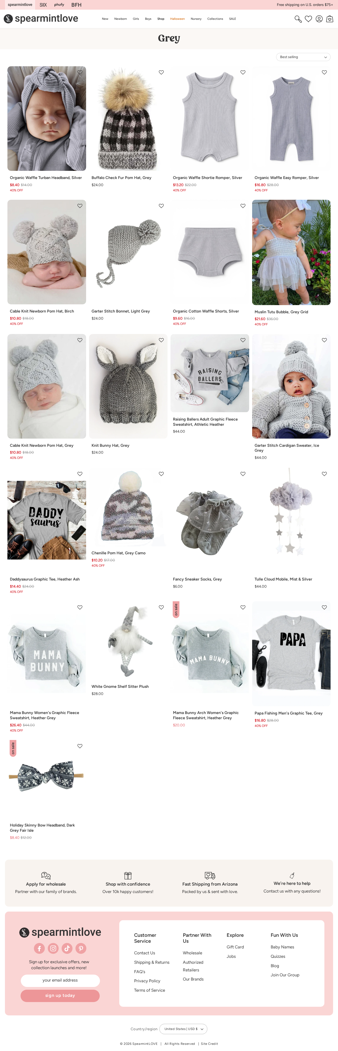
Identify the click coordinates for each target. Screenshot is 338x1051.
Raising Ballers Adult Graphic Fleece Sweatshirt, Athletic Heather (205, 422)
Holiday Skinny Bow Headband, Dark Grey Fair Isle (42, 828)
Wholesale (192, 952)
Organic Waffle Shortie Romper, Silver (207, 177)
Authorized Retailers (193, 966)
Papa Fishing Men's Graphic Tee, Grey (289, 713)
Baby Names (282, 946)
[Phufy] (59, 5)
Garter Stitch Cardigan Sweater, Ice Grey (287, 448)
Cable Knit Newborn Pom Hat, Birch (42, 311)
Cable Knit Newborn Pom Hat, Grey (41, 445)
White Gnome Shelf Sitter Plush (120, 686)
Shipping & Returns (151, 962)
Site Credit (209, 1044)
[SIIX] (43, 5)
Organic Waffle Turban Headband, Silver (46, 177)
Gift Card (235, 946)
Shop (160, 19)
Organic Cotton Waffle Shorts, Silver (206, 311)
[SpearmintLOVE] (20, 5)
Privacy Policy (147, 980)
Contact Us (144, 952)
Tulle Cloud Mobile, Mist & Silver (283, 579)
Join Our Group (285, 974)
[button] (160, 19)
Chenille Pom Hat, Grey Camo (118, 553)
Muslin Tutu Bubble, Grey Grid (281, 312)
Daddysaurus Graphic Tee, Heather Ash (45, 579)
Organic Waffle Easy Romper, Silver (287, 177)
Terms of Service (149, 990)
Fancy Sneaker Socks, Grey (197, 579)
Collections (215, 19)
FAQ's (139, 971)
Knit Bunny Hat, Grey (110, 445)
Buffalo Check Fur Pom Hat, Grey (121, 177)
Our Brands (193, 979)
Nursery (196, 19)
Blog (275, 965)
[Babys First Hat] (76, 5)
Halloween (177, 19)
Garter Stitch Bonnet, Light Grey (121, 311)
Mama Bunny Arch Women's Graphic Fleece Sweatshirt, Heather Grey (206, 715)
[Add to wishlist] (80, 72)
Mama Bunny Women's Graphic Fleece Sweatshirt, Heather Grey (44, 715)
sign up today (60, 995)
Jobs (231, 956)
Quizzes (278, 956)
